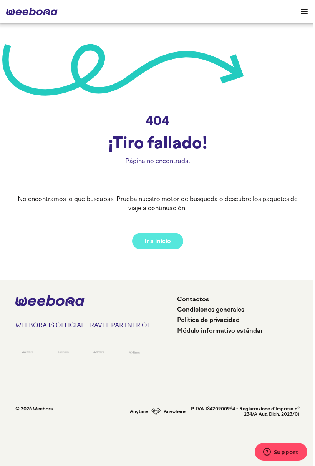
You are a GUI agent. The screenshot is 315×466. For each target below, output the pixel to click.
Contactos (193, 299)
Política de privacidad (208, 319)
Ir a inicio (157, 241)
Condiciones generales (210, 309)
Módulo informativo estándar (220, 330)
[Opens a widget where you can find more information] (280, 452)
